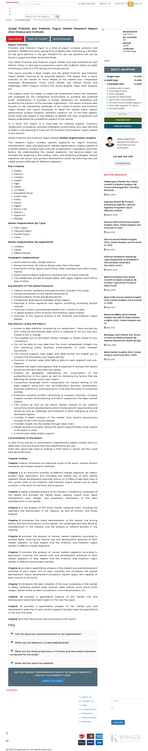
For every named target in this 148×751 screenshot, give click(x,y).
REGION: (127, 43)
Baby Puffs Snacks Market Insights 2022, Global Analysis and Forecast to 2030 (123, 300)
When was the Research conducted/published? (40, 642)
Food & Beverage (22, 20)
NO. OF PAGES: (130, 37)
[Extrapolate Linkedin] (7, 740)
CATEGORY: (128, 49)
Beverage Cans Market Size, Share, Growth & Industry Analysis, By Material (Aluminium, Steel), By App (122, 338)
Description (15, 39)
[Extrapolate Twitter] (21, 737)
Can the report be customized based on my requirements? (46, 633)
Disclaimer (87, 713)
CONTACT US (122, 3)
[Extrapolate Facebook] (7, 733)
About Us (87, 697)
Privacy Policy (89, 709)
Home (9, 20)
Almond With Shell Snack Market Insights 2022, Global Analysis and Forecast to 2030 (122, 225)
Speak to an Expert (52, 681)
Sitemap (86, 721)
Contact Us (88, 701)
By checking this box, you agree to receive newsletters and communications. (128, 712)
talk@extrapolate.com (18, 719)
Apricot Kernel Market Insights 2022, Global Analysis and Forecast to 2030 (123, 242)
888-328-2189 (87, 3)
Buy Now (123, 114)
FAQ (84, 705)
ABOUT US (105, 3)
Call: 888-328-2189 (123, 156)
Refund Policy (89, 717)
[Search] (58, 16)
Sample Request (62, 39)
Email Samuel (123, 163)
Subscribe (118, 722)
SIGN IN (138, 3)
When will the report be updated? (32, 662)
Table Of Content (37, 39)
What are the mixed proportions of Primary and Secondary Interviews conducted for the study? (53, 652)
